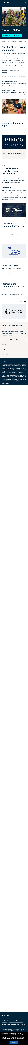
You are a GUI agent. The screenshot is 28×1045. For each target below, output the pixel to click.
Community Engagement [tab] (14, 70)
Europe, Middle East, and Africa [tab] (16, 234)
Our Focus (20, 41)
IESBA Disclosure (13, 1022)
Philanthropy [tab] (4, 70)
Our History (14, 41)
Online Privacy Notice (6, 1038)
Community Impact (6, 41)
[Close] (25, 1033)
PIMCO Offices (5, 354)
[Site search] (22, 2)
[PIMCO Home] (5, 2)
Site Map (23, 1024)
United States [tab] (4, 234)
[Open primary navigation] (25, 2)
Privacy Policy (5, 1020)
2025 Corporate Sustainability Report (11, 35)
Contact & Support (14, 339)
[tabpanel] (14, 93)
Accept (13, 1042)
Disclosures (4, 361)
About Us (4, 344)
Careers (3, 349)
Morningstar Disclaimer (13, 1024)
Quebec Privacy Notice (15, 1020)
